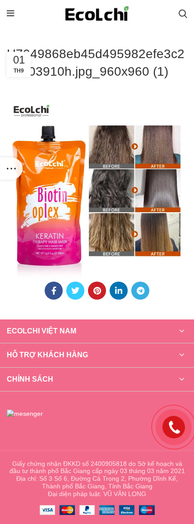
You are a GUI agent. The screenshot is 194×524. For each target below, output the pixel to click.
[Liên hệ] (174, 426)
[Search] (183, 14)
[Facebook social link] (54, 291)
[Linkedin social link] (119, 291)
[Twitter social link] (75, 291)
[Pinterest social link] (97, 291)
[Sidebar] (11, 168)
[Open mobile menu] (10, 14)
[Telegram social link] (140, 291)
